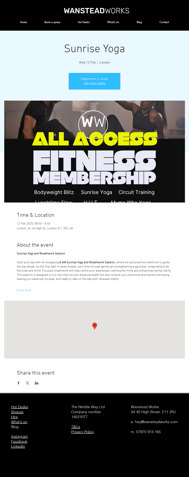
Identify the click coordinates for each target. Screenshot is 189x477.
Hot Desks (19, 406)
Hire (14, 416)
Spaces (17, 411)
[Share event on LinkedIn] (36, 383)
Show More (24, 290)
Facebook (19, 441)
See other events (94, 83)
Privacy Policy (82, 431)
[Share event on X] (27, 383)
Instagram (19, 436)
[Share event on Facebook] (18, 383)
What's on (19, 421)
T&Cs (75, 426)
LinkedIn (18, 446)
